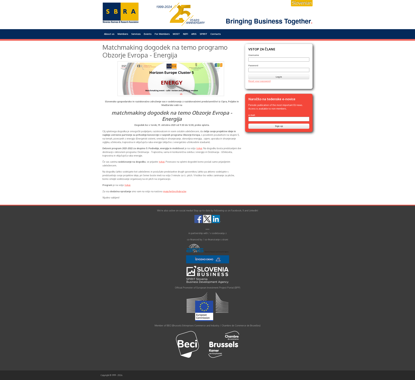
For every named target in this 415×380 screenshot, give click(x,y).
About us (109, 34)
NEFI (185, 34)
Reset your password (259, 81)
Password (253, 65)
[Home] (120, 13)
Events (147, 34)
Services (136, 34)
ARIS (193, 34)
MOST (176, 34)
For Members (162, 34)
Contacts (215, 34)
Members (123, 34)
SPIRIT (203, 34)
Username (253, 55)
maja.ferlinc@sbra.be (174, 191)
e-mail (251, 115)
